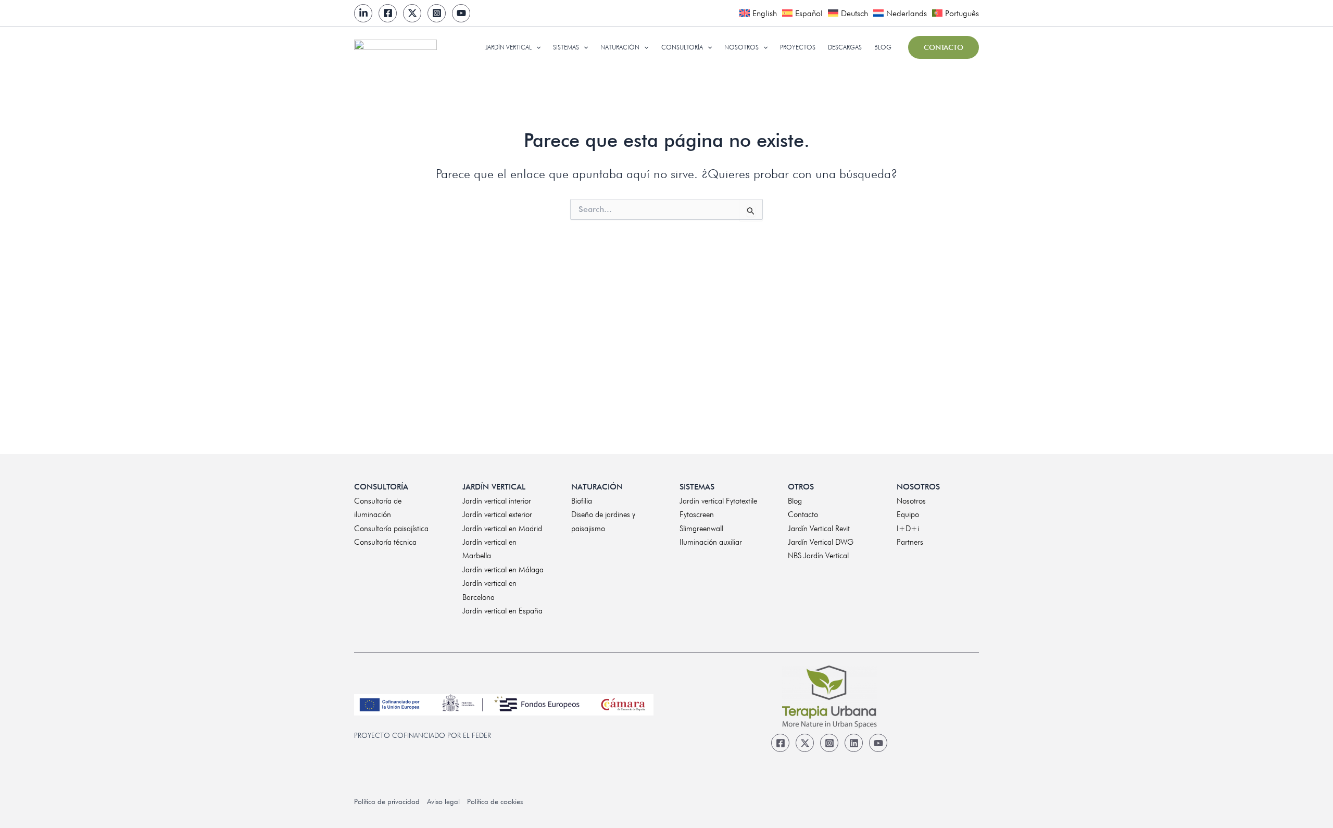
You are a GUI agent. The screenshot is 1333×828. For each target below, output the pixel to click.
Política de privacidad (387, 801)
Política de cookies (495, 801)
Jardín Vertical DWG (820, 542)
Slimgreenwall (701, 528)
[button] (536, 47)
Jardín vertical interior (496, 501)
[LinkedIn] (363, 13)
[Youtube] (461, 13)
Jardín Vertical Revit (819, 528)
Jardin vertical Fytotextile (718, 501)
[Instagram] (436, 13)
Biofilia (581, 501)
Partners (910, 542)
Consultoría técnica (385, 542)
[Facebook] (388, 13)
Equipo (908, 514)
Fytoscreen (697, 514)
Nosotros (911, 501)
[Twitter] (412, 13)
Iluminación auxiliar (711, 542)
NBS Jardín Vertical (818, 555)
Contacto (803, 514)
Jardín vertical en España (502, 611)
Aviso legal (443, 801)
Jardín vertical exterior (497, 514)
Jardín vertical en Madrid (502, 528)
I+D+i (908, 528)
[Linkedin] (854, 743)
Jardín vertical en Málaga (503, 569)
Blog (795, 501)
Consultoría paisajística (391, 528)
